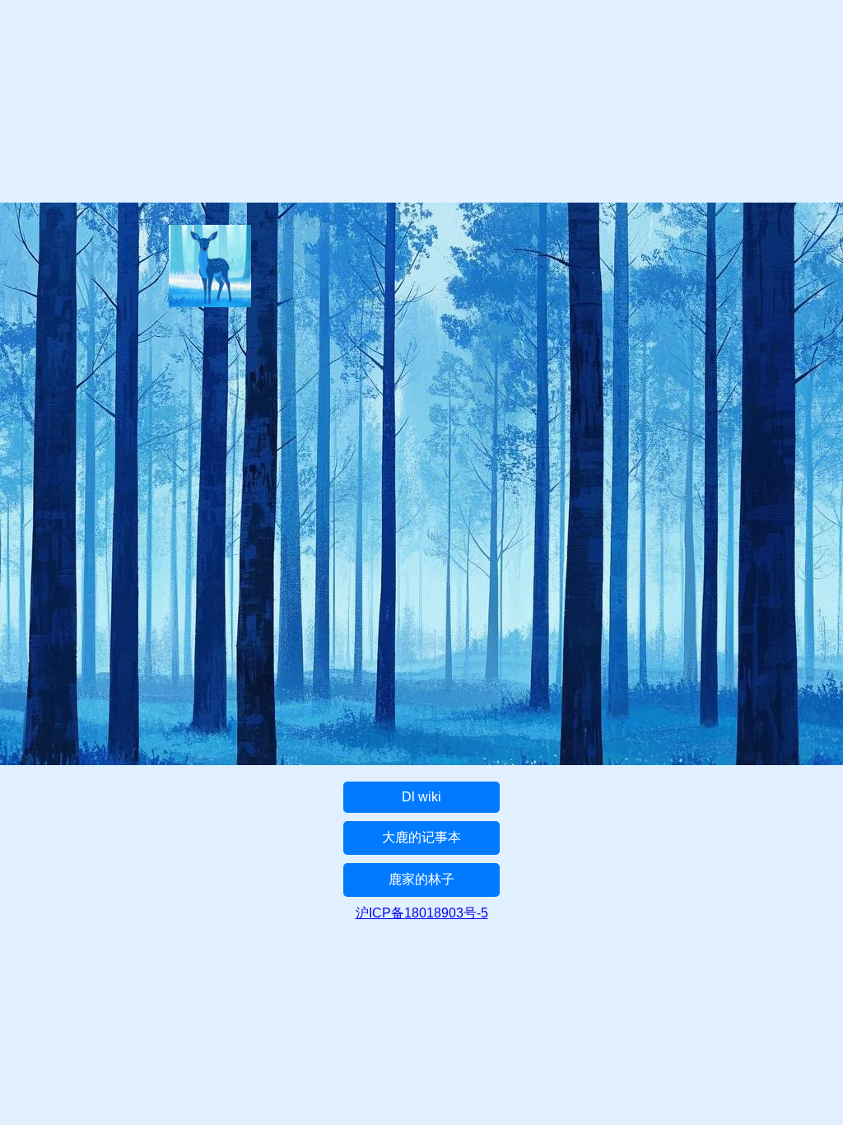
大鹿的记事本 (421, 837)
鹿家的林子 (421, 879)
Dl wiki (421, 797)
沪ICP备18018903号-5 (422, 913)
